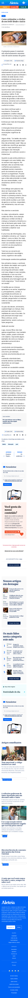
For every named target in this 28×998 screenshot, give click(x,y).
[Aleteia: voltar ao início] (14, 2)
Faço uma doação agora (11, 532)
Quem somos (14, 981)
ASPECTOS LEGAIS (14, 984)
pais (17, 444)
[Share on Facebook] (14, 65)
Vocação (5, 808)
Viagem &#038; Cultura (14, 942)
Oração (22, 7)
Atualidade (14, 936)
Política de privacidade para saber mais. (13, 480)
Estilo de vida (5, 12)
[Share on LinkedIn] (17, 65)
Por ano (14, 965)
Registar (5, 7)
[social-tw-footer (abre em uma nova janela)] (15, 971)
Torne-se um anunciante (14, 987)
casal (4, 748)
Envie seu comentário (14, 565)
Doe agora (13, 7)
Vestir (14, 956)
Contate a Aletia (14, 990)
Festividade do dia (11, 692)
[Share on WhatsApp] (25, 65)
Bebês (4, 444)
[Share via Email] (23, 65)
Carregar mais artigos (14, 623)
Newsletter (14, 949)
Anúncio (14, 958)
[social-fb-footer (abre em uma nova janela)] (12, 971)
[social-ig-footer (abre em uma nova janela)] (18, 971)
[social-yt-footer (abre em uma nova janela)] (9, 971)
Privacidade (14, 993)
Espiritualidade (14, 940)
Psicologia (5, 864)
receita (4, 836)
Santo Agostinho (7, 779)
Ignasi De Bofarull (20, 24)
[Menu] (5, 3)
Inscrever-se (7, 484)
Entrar (18, 927)
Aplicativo (14, 951)
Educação (10, 444)
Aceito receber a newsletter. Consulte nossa (14, 480)
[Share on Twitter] (20, 65)
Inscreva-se (14, 954)
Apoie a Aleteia (14, 978)
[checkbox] (3, 479)
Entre (20, 559)
